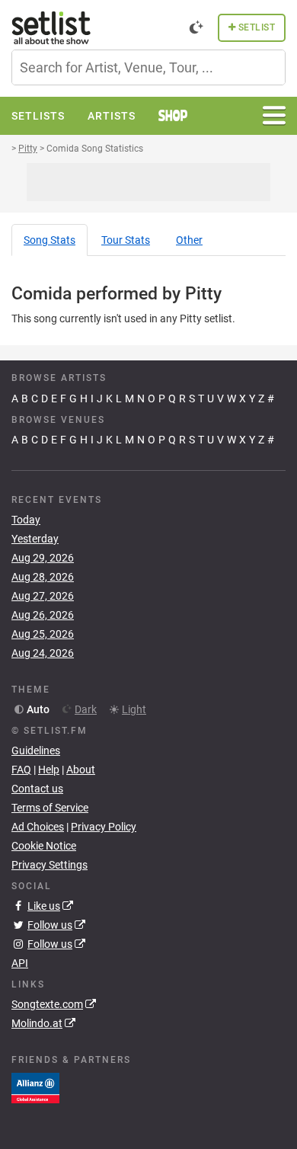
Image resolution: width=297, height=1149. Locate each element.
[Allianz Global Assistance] (35, 1086)
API (19, 963)
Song (49, 240)
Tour (125, 240)
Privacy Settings (49, 865)
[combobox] (148, 67)
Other (189, 240)
